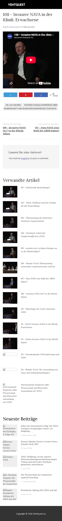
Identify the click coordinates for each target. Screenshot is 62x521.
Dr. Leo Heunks (13, 105)
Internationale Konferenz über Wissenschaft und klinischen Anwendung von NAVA (31, 107)
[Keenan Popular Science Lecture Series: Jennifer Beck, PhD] (10, 449)
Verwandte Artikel (21, 180)
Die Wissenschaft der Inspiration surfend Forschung (36, 476)
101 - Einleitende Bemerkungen (35, 187)
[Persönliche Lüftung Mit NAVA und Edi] (10, 494)
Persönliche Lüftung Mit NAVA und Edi (39, 490)
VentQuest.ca (39, 513)
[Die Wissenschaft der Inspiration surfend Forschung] (10, 482)
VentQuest (14, 27)
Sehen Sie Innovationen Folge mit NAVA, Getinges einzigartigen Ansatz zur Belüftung (39, 428)
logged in (25, 158)
